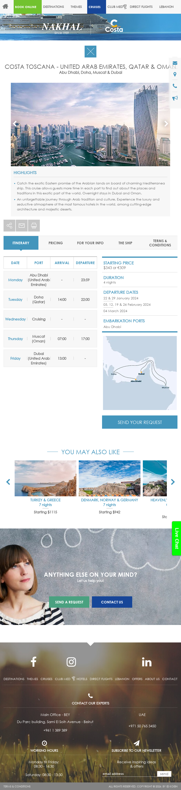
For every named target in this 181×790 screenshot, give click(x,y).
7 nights (45, 504)
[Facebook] (33, 662)
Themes (76, 7)
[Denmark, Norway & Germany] (109, 478)
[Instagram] (71, 662)
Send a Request (69, 602)
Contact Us (112, 602)
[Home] (7, 7)
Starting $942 (109, 512)
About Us (44, 20)
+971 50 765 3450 (142, 726)
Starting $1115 (45, 512)
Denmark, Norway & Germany (109, 500)
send (164, 773)
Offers (25, 20)
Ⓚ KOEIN (171, 786)
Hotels (82, 679)
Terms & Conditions (17, 786)
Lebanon (166, 7)
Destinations (53, 7)
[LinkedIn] (146, 662)
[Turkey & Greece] (45, 478)
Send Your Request (140, 422)
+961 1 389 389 (55, 730)
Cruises (95, 7)
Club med (62, 679)
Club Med (115, 7)
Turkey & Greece (45, 500)
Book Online (25, 7)
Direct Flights (141, 7)
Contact (169, 679)
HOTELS (8, 20)
